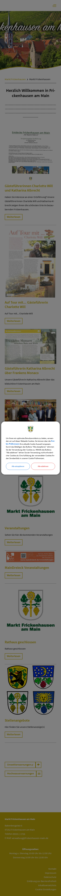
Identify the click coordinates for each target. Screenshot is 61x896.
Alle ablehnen (43, 466)
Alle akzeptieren (18, 466)
